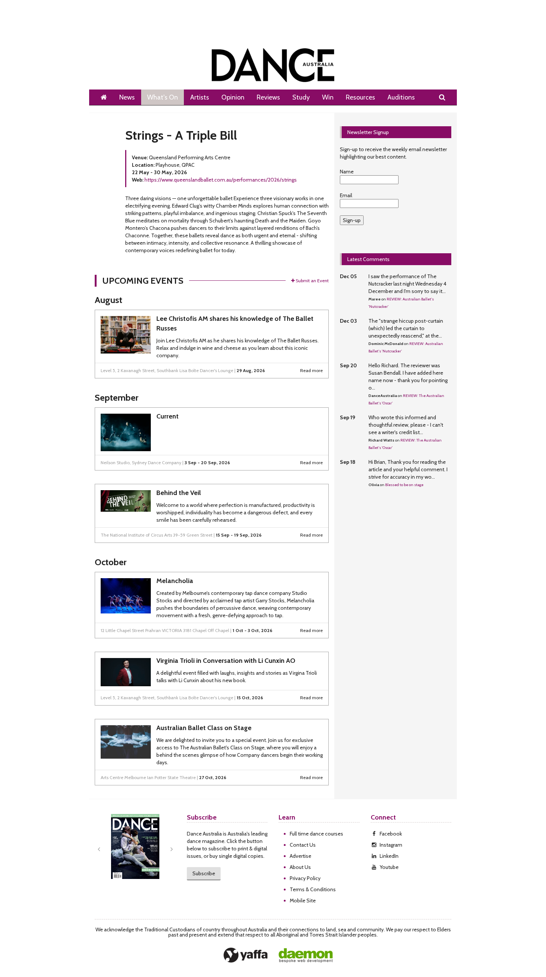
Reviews (268, 97)
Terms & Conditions (313, 889)
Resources (360, 97)
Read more (311, 370)
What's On (162, 97)
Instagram (391, 844)
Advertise (300, 856)
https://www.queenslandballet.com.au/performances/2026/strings (220, 179)
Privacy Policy (305, 878)
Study (301, 97)
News (127, 97)
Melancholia (174, 581)
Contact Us (303, 844)
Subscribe (203, 873)
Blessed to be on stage (404, 484)
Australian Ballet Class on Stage (203, 728)
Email (346, 195)
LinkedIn (389, 856)
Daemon (306, 955)
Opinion (232, 97)
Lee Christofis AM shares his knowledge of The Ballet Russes (234, 323)
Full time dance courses (316, 833)
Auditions (401, 97)
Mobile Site (303, 900)
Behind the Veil (178, 493)
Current (167, 416)
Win (328, 97)
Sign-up (352, 220)
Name (347, 171)
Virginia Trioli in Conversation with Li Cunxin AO (225, 661)
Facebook (391, 833)
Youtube (389, 867)
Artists (199, 97)
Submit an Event (312, 280)
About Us (300, 867)
